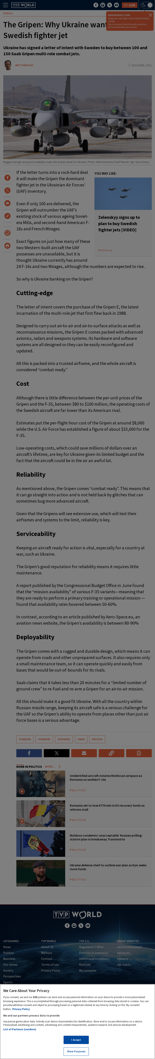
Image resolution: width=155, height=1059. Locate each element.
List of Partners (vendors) (19, 1029)
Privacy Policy (21, 1009)
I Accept (76, 1040)
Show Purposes (76, 1051)
